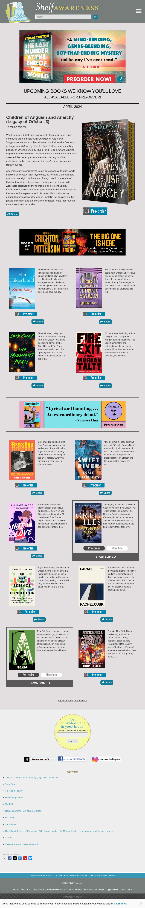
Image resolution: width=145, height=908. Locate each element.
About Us (24, 889)
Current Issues (74, 889)
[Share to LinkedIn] (20, 858)
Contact (33, 889)
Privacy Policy (126, 889)
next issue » (80, 700)
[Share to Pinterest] (25, 858)
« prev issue (65, 700)
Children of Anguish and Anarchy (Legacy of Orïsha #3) (31, 777)
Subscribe (97, 889)
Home (15, 889)
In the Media (86, 889)
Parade (8, 837)
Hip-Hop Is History (13, 791)
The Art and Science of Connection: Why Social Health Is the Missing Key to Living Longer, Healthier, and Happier (59, 831)
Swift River (10, 817)
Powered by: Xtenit (72, 897)
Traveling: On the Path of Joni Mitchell (23, 811)
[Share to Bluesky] (30, 858)
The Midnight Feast (14, 797)
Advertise (41, 889)
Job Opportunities (110, 889)
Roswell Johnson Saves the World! (21, 844)
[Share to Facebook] (9, 858)
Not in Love (10, 824)
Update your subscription (102, 875)
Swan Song (10, 784)
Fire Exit (9, 804)
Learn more (120, 903)
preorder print (95, 211)
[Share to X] (15, 858)
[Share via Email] (4, 858)
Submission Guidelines (56, 889)
